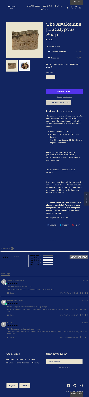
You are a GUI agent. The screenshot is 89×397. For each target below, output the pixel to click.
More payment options (64, 97)
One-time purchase (58, 51)
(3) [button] (40, 255)
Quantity (49, 73)
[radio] (49, 51)
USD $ (24, 386)
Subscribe (55, 58)
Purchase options (53, 46)
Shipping (49, 218)
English (12, 386)
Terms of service (22, 363)
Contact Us (21, 360)
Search (32, 360)
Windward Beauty (77, 392)
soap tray (57, 213)
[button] (79, 257)
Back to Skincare (46, 240)
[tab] (5, 274)
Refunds (9, 363)
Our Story (10, 360)
